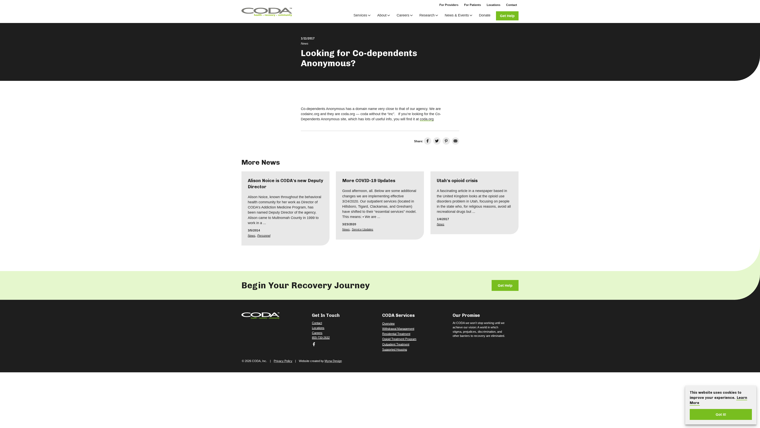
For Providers (448, 5)
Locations (493, 5)
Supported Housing (394, 349)
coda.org (427, 119)
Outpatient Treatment (395, 344)
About (382, 15)
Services (360, 15)
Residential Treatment (396, 333)
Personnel (263, 235)
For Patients (472, 5)
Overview (388, 323)
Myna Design (333, 361)
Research (427, 15)
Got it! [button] (721, 415)
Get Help (507, 16)
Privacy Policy (283, 361)
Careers (403, 15)
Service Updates (362, 229)
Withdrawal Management (398, 328)
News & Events (457, 15)
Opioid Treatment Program (399, 339)
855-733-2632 (321, 337)
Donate (484, 15)
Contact (511, 5)
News (304, 43)
